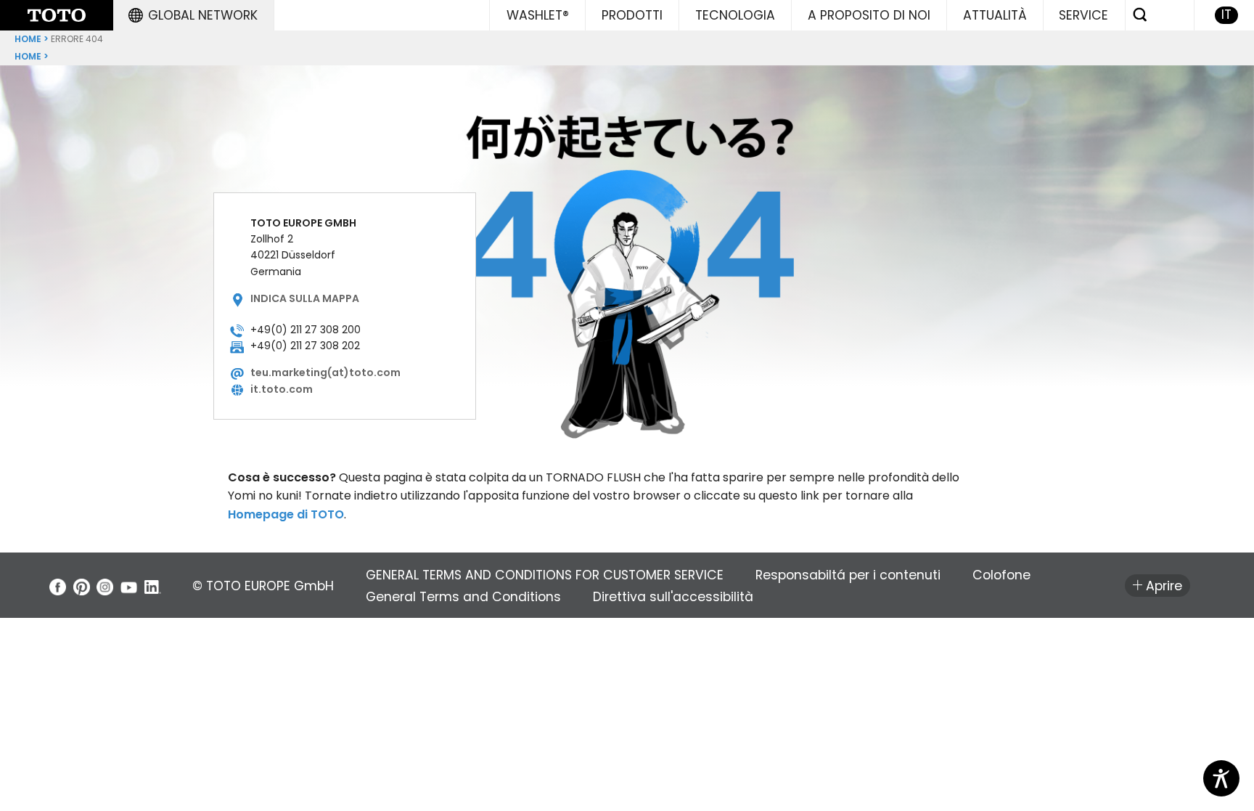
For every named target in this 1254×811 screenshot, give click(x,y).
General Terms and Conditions (463, 597)
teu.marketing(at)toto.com (325, 372)
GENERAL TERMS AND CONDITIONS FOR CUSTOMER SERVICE (545, 575)
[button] (193, 15)
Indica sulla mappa (304, 298)
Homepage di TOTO (286, 514)
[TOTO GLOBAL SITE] (56, 15)
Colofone (1001, 575)
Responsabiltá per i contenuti (847, 575)
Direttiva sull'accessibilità (673, 597)
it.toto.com (281, 389)
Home (28, 39)
